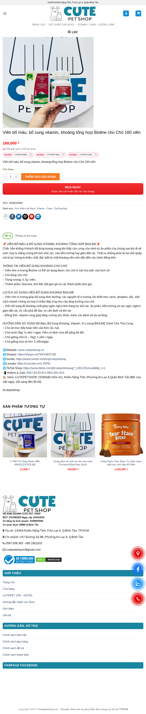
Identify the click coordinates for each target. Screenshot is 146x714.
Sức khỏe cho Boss (61, 24)
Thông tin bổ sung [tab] (25, 235)
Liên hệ (7, 615)
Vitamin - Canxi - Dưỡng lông (96, 24)
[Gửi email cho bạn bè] (25, 217)
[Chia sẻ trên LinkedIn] (38, 217)
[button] (5, 13)
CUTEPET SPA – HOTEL (18, 595)
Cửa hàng (8, 588)
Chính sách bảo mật (14, 634)
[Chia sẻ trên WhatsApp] (6, 217)
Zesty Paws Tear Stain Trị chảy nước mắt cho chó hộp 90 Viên (121, 463)
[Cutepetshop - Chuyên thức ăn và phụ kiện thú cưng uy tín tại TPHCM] (73, 13)
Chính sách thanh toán (16, 654)
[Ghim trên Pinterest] (32, 217)
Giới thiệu (8, 608)
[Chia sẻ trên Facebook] (12, 217)
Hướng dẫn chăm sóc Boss (19, 601)
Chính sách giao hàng (15, 641)
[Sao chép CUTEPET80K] (31, 154)
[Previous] (3, 445)
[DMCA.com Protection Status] (48, 559)
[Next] (143, 445)
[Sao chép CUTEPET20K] (96, 154)
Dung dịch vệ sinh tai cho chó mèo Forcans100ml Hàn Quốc (73, 463)
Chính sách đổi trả (13, 648)
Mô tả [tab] (8, 235)
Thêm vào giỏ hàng (40, 176)
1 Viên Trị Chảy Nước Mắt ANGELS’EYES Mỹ (25, 463)
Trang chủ (38, 24)
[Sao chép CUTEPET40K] (63, 154)
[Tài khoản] (126, 13)
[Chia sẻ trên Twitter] (19, 217)
